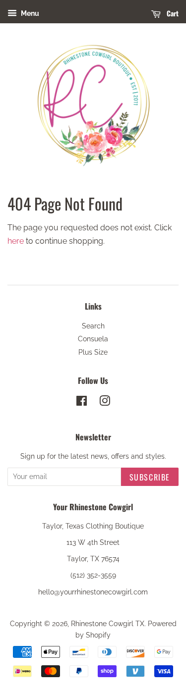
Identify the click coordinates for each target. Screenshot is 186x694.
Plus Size (93, 352)
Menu (29, 13)
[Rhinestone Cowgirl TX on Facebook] (81, 403)
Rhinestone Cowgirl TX (107, 624)
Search (93, 326)
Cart (172, 13)
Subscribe (149, 477)
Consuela (93, 339)
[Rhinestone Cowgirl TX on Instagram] (104, 403)
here (15, 241)
